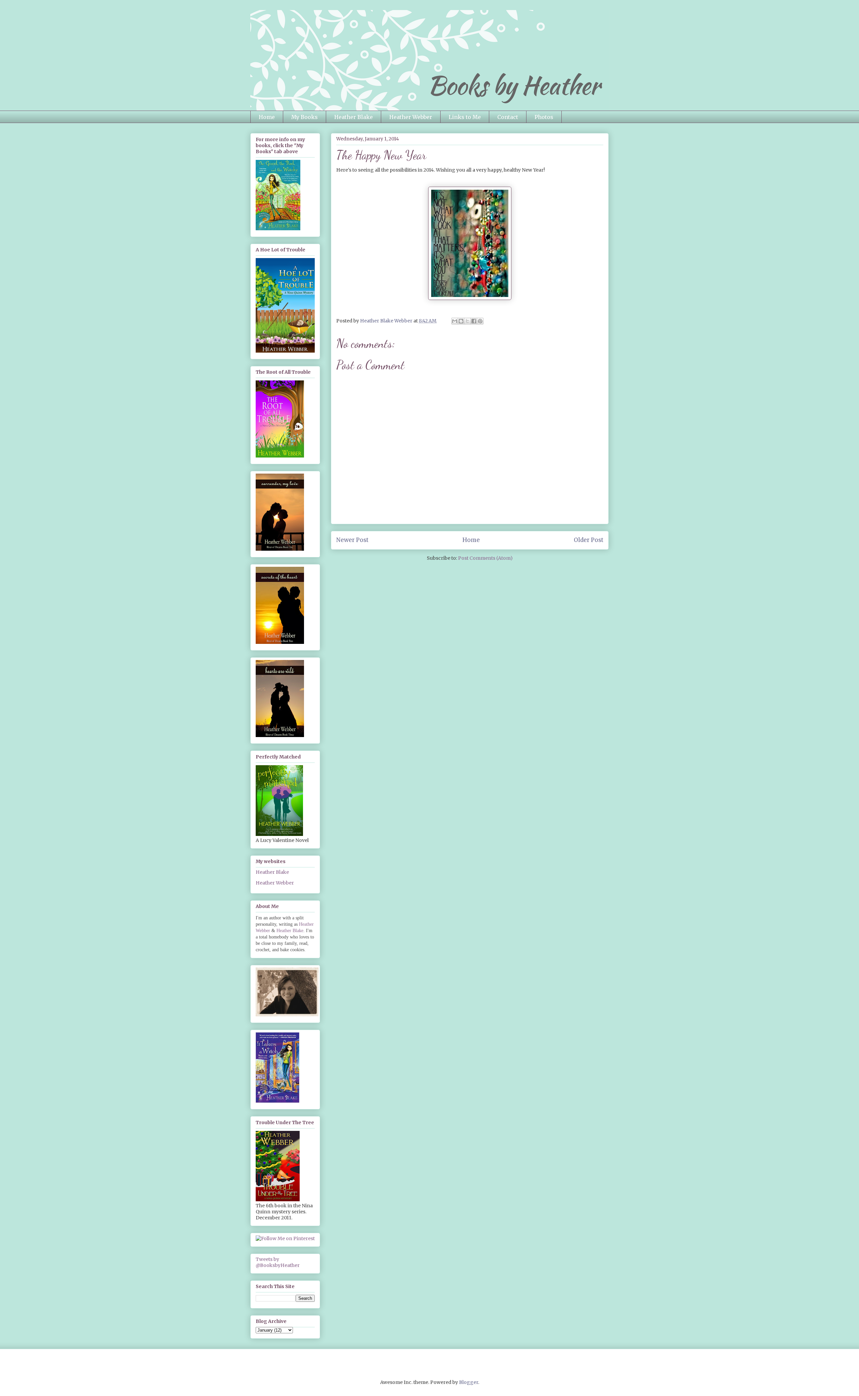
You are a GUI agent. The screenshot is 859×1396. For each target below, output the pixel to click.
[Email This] (454, 321)
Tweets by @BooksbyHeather (278, 1262)
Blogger (468, 1382)
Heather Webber (410, 117)
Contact (507, 117)
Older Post (588, 540)
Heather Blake (353, 117)
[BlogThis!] (461, 321)
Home (267, 117)
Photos (544, 117)
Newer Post (352, 540)
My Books (304, 117)
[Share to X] (467, 321)
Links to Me (465, 117)
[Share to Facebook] (473, 321)
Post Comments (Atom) (485, 558)
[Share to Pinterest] (480, 321)
